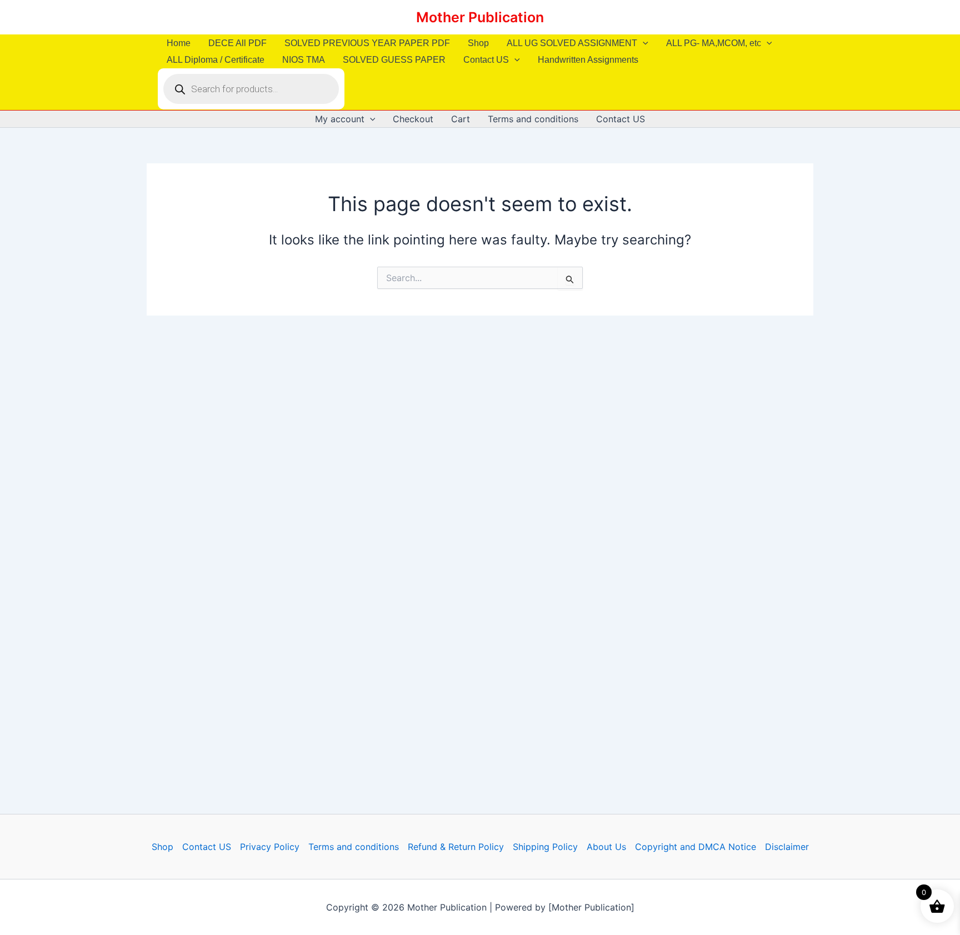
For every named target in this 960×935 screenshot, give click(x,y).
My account (339, 118)
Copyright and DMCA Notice (695, 846)
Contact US (486, 59)
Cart (460, 118)
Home (179, 43)
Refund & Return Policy (456, 846)
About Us (606, 846)
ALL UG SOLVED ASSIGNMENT (572, 43)
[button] (642, 43)
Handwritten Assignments (588, 59)
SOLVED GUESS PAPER (394, 59)
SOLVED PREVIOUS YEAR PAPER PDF (367, 43)
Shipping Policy (545, 846)
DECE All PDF (237, 43)
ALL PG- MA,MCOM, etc (713, 43)
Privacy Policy (269, 846)
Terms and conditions (533, 118)
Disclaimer (787, 846)
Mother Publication (480, 17)
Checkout (413, 118)
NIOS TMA (303, 59)
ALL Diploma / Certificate (215, 59)
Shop (478, 43)
